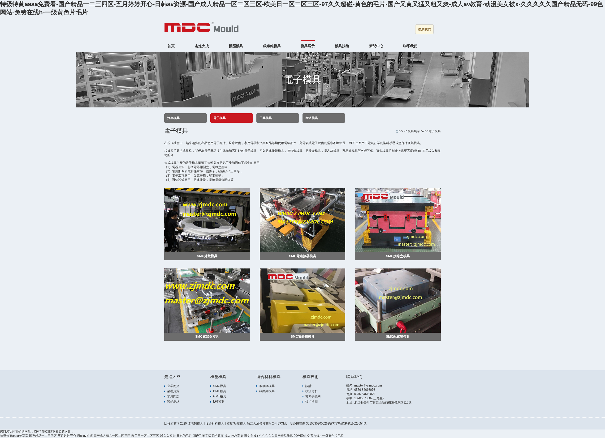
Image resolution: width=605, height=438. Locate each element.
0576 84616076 (364, 389)
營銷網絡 (173, 401)
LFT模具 (219, 401)
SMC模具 (219, 386)
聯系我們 (424, 29)
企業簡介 (173, 386)
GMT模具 (219, 396)
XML (284, 423)
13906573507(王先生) (369, 398)
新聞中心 (376, 46)
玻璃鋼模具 (267, 386)
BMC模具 (219, 391)
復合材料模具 (268, 376)
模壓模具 (236, 46)
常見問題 (173, 396)
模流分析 (311, 391)
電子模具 (219, 118)
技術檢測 (311, 401)
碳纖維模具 (272, 46)
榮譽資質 (173, 391)
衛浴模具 (312, 118)
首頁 (171, 46)
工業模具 (265, 118)
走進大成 (202, 46)
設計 (308, 386)
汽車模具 (173, 118)
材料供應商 (313, 396)
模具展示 (308, 46)
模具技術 (342, 46)
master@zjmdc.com (368, 385)
